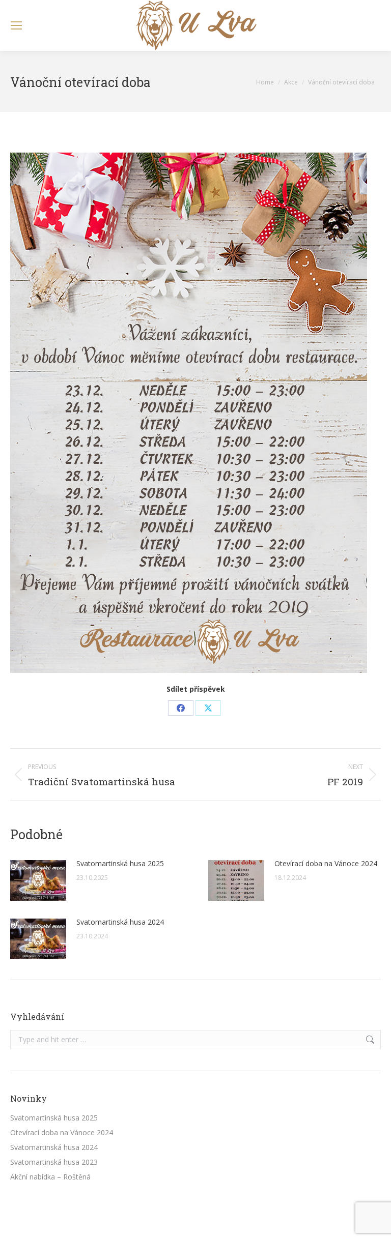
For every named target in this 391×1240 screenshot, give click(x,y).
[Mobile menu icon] (16, 25)
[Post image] (38, 880)
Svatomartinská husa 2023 (54, 1162)
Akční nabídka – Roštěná (50, 1177)
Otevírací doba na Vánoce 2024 (325, 863)
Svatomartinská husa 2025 (120, 863)
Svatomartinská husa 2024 (120, 922)
